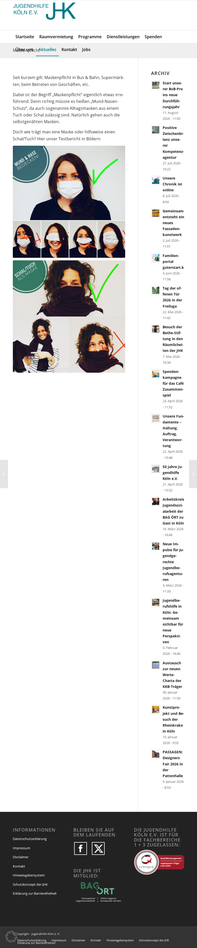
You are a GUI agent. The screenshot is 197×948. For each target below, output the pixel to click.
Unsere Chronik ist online (172, 184)
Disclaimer (20, 857)
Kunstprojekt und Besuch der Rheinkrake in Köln (173, 719)
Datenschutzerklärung (30, 838)
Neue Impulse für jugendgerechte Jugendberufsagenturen (173, 561)
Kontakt (19, 866)
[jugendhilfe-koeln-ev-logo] (45, 15)
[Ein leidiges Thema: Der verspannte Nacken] (4, 474)
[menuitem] (25, 36)
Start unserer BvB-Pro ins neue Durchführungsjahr (173, 95)
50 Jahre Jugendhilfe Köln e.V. (173, 472)
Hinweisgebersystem (29, 875)
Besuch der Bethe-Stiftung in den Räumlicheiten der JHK (173, 338)
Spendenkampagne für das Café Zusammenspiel (173, 383)
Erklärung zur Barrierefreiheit (35, 893)
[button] (11, 936)
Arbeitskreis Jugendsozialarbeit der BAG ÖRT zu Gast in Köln (173, 511)
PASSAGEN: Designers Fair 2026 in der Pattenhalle (173, 763)
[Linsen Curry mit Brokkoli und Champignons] (193, 474)
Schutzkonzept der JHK (30, 884)
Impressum (21, 848)
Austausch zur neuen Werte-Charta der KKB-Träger (172, 674)
